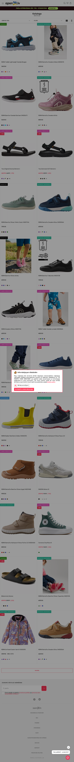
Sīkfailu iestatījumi (23, 385)
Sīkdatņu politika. (51, 382)
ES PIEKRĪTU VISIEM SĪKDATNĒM (24, 389)
